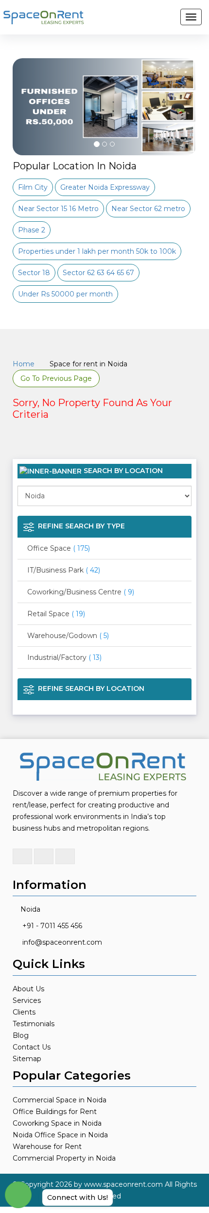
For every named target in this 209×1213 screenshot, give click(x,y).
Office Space (58, 548)
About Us (28, 988)
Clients (24, 1012)
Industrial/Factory (64, 657)
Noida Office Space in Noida (60, 1135)
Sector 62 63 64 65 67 (98, 272)
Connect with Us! (77, 1197)
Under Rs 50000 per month (65, 294)
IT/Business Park (63, 570)
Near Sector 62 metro (148, 208)
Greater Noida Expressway (105, 187)
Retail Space (56, 613)
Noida (30, 909)
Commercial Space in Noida (59, 1100)
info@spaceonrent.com (62, 942)
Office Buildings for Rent (55, 1111)
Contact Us (32, 1047)
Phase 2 (31, 230)
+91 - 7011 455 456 (52, 925)
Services (27, 1000)
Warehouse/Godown (68, 635)
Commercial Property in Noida (64, 1158)
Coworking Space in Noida (57, 1123)
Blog (21, 1035)
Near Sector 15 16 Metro (58, 208)
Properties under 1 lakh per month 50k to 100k (97, 251)
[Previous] (25, 131)
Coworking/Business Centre (80, 592)
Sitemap (27, 1058)
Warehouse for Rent (47, 1146)
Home (24, 364)
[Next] (183, 131)
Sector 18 (34, 272)
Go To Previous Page (56, 378)
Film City (33, 187)
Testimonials (33, 1023)
